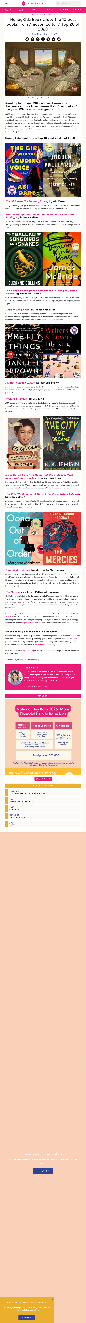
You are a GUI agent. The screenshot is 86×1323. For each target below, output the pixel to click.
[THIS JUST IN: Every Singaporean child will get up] (43, 737)
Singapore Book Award (30, 622)
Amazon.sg (34, 659)
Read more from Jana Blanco (36, 686)
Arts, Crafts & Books (42, 14)
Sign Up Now (43, 1171)
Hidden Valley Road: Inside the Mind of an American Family (39, 216)
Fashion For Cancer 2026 (21, 801)
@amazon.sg (28, 650)
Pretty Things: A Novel (20, 383)
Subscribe (27, 1317)
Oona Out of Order (17, 570)
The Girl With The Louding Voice (26, 201)
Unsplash (57, 98)
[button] (13, 10)
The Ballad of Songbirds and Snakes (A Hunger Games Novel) (41, 292)
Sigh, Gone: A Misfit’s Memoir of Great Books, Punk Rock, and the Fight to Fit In (39, 476)
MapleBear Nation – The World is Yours (27, 793)
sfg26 (11, 825)
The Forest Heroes (17, 817)
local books (39, 644)
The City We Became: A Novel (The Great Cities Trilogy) (42, 494)
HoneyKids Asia (34, 3)
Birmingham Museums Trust (42, 98)
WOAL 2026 (14, 809)
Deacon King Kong (17, 309)
